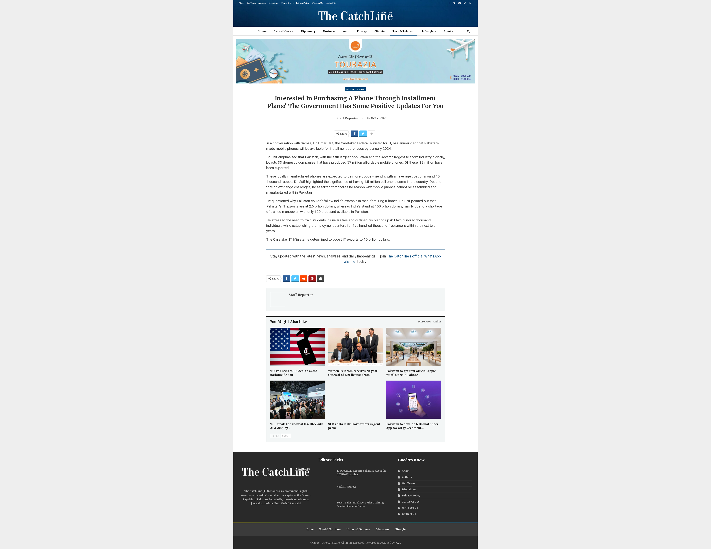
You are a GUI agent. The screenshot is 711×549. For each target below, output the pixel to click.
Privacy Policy (302, 3)
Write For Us (317, 3)
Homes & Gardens (358, 529)
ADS (398, 542)
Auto (346, 31)
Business (329, 31)
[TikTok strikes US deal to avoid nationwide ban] (297, 347)
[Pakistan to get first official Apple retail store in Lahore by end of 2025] (413, 347)
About (241, 3)
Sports (448, 31)
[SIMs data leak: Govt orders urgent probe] (355, 400)
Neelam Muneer (346, 486)
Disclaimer (273, 3)
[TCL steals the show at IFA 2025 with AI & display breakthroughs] (297, 400)
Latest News (282, 31)
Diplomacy (308, 31)
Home (262, 31)
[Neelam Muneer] (326, 491)
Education (382, 529)
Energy (362, 31)
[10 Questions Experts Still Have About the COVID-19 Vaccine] (326, 475)
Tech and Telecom (355, 89)
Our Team (251, 3)
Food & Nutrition (330, 529)
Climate (379, 31)
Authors (262, 3)
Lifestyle (428, 31)
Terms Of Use (287, 3)
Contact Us (331, 3)
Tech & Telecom (403, 31)
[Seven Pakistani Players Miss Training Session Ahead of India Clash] (326, 507)
